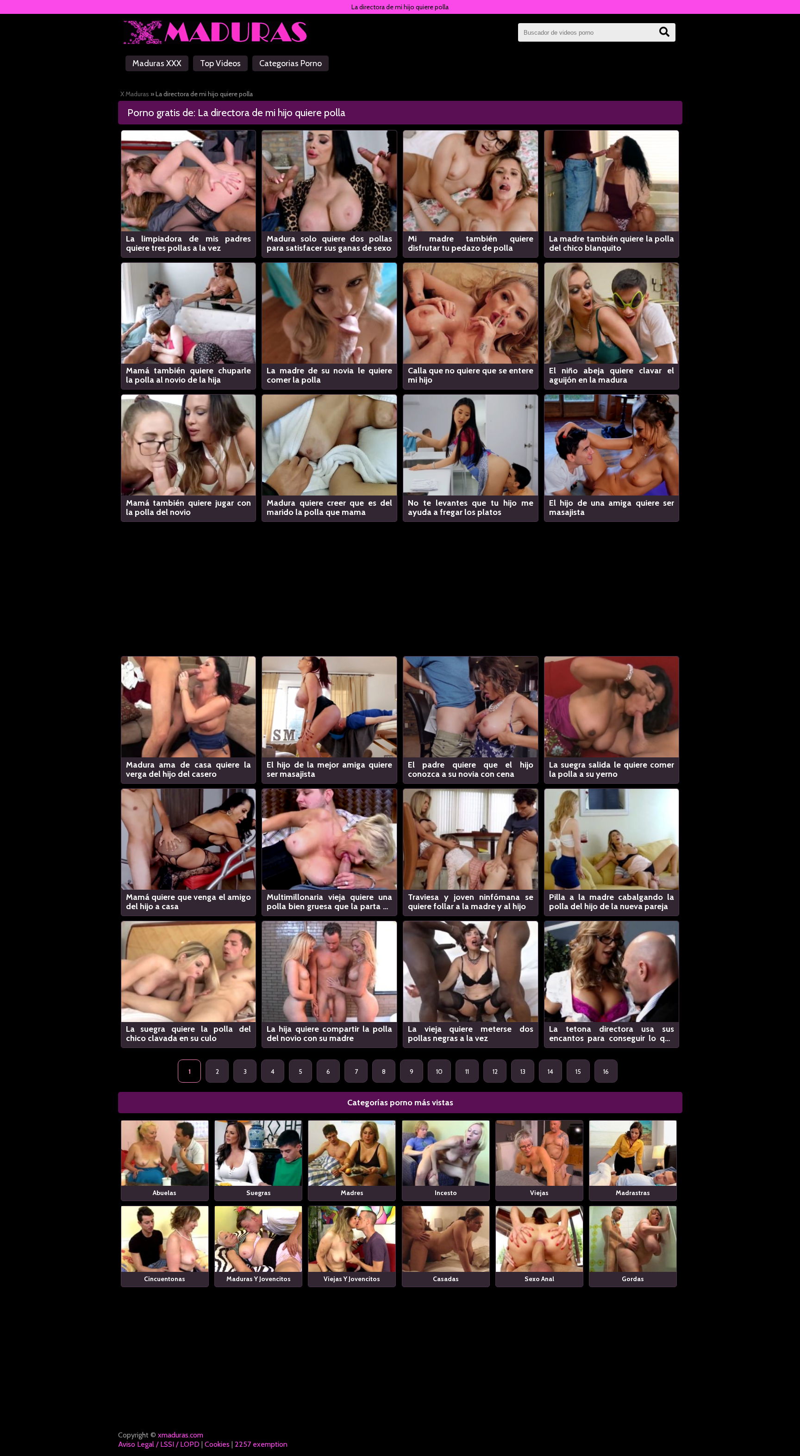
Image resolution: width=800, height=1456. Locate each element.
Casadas (446, 1279)
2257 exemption (261, 1444)
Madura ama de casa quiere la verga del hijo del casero (188, 769)
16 (606, 1071)
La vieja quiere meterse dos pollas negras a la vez (470, 1033)
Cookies (217, 1444)
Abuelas (164, 1193)
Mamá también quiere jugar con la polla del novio (188, 507)
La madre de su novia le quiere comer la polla (329, 375)
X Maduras (134, 94)
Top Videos (220, 63)
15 (578, 1071)
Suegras (258, 1193)
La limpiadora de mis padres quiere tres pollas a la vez (188, 243)
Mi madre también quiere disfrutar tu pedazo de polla (470, 243)
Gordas (633, 1279)
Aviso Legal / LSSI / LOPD (159, 1444)
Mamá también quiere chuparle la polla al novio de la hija (188, 375)
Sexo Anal (539, 1279)
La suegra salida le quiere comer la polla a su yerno (612, 769)
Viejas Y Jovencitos (352, 1279)
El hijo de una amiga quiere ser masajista (612, 507)
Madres (352, 1193)
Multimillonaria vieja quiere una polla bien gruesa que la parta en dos (329, 901)
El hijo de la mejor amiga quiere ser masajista (329, 769)
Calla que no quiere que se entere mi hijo (470, 375)
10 (439, 1071)
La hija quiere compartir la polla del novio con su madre (329, 1033)
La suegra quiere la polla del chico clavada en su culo (188, 1033)
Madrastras (633, 1193)
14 (550, 1071)
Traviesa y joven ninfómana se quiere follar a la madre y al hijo (470, 901)
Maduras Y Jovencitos (258, 1279)
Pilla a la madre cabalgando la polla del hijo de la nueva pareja (612, 901)
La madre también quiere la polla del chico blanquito (612, 243)
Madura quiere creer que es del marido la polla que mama (329, 507)
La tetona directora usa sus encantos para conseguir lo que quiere (612, 1033)
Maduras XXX (156, 63)
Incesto (446, 1193)
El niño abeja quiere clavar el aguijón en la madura (612, 375)
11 (467, 1071)
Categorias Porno (290, 63)
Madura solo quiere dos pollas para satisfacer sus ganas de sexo (329, 243)
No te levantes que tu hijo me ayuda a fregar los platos (470, 507)
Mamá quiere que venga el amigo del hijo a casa (188, 901)
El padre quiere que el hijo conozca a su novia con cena (470, 769)
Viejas (539, 1193)
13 (522, 1071)
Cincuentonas (164, 1279)
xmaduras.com (180, 1435)
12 (495, 1071)
